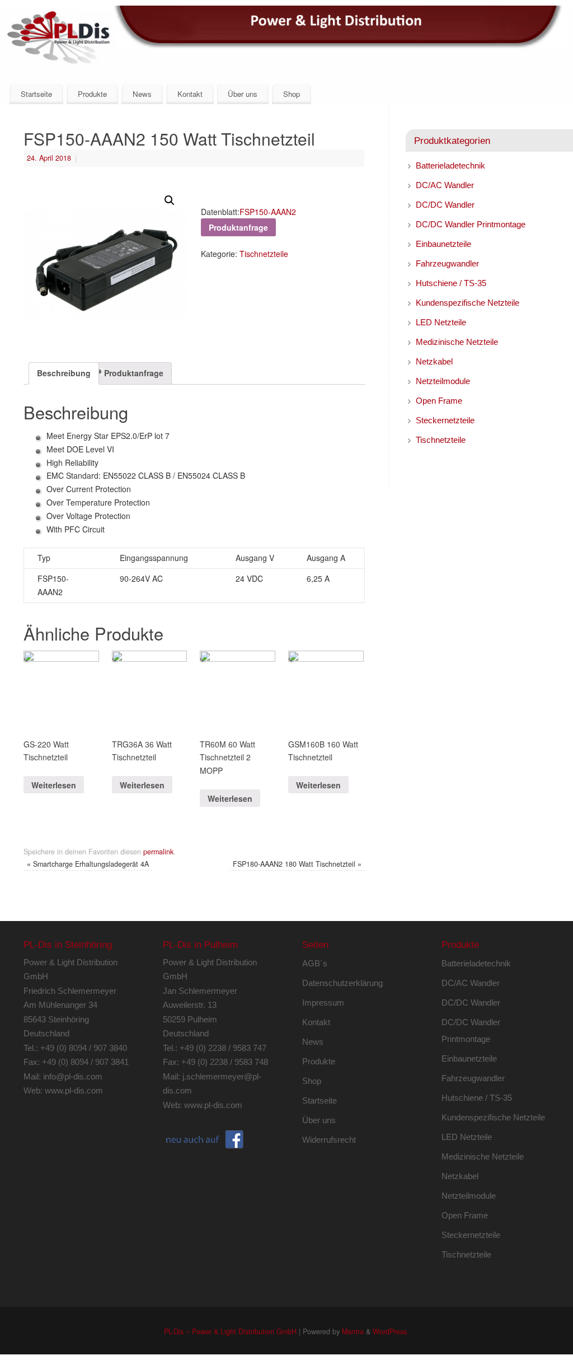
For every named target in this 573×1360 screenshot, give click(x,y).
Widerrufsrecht (329, 1139)
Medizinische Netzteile (457, 342)
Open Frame (439, 400)
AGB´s (314, 963)
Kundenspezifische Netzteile (467, 302)
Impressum (323, 1002)
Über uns (242, 93)
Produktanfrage (133, 372)
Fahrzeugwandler (447, 263)
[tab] (64, 373)
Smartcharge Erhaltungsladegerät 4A (88, 864)
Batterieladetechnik (450, 165)
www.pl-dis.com (74, 1090)
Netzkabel (434, 361)
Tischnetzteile (263, 253)
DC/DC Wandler (445, 204)
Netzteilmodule (443, 381)
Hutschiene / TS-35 (451, 283)
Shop (291, 93)
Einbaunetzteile (443, 244)
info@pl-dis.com (72, 1076)
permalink (158, 852)
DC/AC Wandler (445, 185)
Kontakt (190, 93)
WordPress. (391, 1331)
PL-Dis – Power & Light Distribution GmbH (230, 1331)
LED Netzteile (441, 322)
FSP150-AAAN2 (267, 211)
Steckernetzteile (445, 420)
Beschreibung (64, 372)
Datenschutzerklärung (342, 983)
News (142, 93)
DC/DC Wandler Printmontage (470, 224)
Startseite (36, 93)
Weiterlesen (53, 785)
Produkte (92, 93)
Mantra (353, 1331)
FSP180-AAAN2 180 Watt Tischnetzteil (297, 864)
